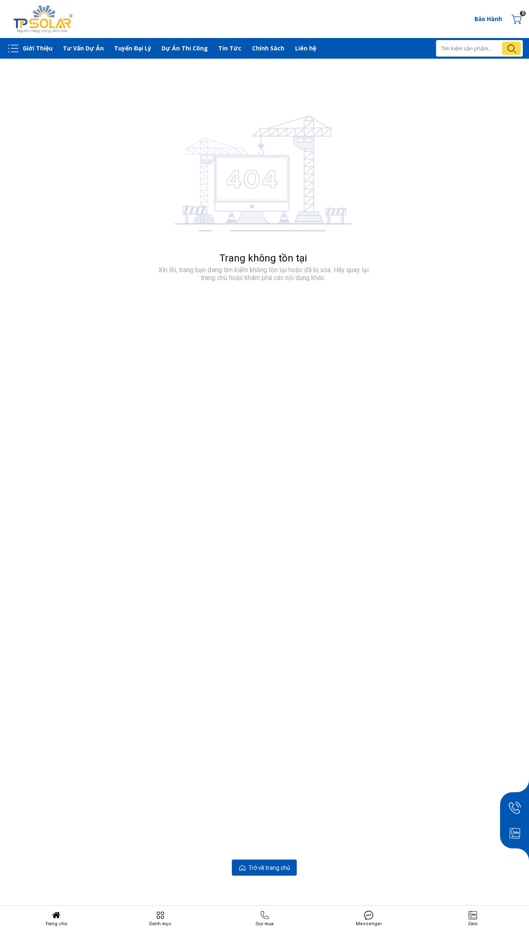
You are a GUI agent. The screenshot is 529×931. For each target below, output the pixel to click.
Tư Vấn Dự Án (83, 48)
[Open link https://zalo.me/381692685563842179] (514, 833)
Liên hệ (305, 48)
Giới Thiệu (37, 48)
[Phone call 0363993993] (514, 807)
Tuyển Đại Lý (132, 48)
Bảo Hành (488, 19)
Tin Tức (229, 48)
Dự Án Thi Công (185, 48)
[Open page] (43, 19)
